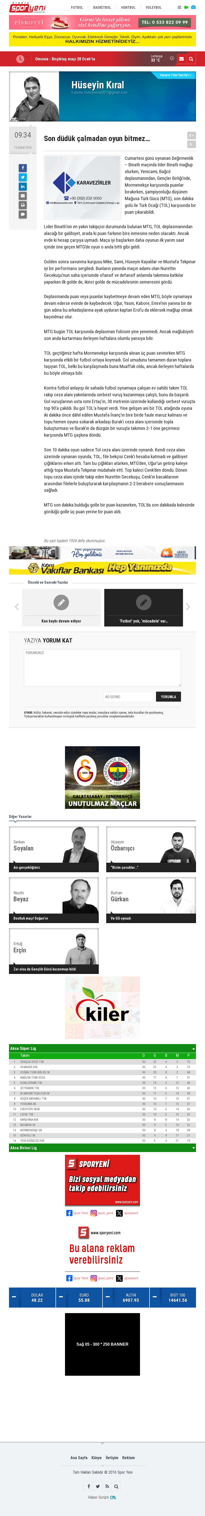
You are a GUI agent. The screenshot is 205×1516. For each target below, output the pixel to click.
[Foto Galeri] (193, 7)
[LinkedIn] (23, 187)
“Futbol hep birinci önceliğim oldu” (65, 58)
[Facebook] (23, 168)
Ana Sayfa (79, 1457)
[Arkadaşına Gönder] (23, 196)
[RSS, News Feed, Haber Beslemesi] (107, 1486)
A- (192, 144)
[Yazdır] (23, 205)
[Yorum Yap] (23, 214)
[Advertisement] (102, 1392)
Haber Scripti (98, 1497)
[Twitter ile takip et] (97, 1486)
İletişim (112, 1457)
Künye (97, 1457)
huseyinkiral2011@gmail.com (106, 92)
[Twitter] (23, 177)
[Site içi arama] (191, 59)
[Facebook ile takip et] (88, 1486)
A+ (191, 135)
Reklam (128, 1457)
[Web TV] (186, 7)
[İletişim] (181, 59)
